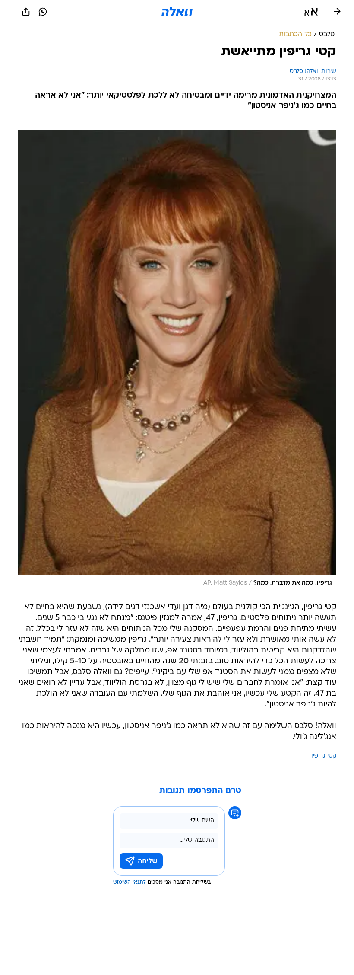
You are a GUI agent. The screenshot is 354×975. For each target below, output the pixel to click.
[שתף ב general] (26, 11)
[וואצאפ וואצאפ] (42, 11)
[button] (311, 12)
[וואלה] (177, 11)
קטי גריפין (323, 756)
